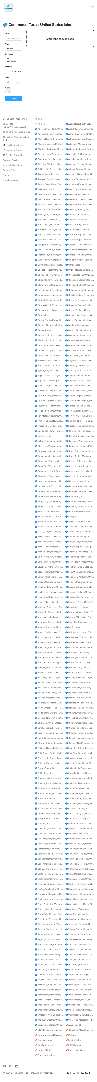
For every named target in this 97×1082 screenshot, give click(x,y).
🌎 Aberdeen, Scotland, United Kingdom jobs (49, 129)
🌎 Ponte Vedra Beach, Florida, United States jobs (79, 788)
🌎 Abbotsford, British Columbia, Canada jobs (79, 124)
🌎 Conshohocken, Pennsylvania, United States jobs (79, 295)
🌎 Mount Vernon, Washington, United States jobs (79, 662)
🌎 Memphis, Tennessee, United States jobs (79, 622)
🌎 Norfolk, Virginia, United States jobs (79, 697)
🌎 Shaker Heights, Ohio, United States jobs (79, 889)
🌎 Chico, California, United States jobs (49, 280)
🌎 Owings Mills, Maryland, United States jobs (79, 743)
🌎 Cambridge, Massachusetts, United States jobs (49, 265)
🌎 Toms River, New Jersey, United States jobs (49, 954)
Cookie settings (10, 180)
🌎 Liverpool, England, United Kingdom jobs (79, 587)
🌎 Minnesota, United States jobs (79, 642)
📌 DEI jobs (70, 1035)
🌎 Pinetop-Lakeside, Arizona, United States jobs (49, 778)
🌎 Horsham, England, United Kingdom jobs (79, 501)
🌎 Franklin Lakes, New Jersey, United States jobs (49, 421)
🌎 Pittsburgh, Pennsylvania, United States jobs (49, 783)
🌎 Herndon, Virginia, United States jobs (49, 491)
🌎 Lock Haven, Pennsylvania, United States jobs (49, 592)
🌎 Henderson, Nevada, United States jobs (79, 486)
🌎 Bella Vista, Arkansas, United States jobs (49, 209)
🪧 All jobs (40, 124)
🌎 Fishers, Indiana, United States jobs (79, 405)
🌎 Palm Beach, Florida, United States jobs (79, 748)
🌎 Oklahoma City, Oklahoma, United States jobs (79, 718)
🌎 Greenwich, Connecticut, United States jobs (49, 476)
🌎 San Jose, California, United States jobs (79, 864)
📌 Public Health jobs (75, 1050)
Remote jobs (10, 88)
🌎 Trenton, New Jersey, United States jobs (79, 954)
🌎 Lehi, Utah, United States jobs (79, 572)
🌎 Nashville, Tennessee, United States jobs (49, 677)
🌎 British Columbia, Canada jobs (49, 249)
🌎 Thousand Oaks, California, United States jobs (49, 949)
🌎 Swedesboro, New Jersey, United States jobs (79, 919)
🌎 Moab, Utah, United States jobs (79, 647)
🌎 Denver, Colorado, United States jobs (49, 335)
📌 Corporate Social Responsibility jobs (49, 1035)
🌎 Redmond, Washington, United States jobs (79, 818)
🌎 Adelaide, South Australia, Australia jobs (49, 134)
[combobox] (13, 71)
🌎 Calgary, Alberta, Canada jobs (79, 259)
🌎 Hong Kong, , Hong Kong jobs (49, 501)
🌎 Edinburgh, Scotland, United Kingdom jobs (79, 365)
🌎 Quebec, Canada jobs (77, 808)
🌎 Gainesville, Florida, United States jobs (49, 431)
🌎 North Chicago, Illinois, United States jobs (49, 707)
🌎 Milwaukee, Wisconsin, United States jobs (79, 637)
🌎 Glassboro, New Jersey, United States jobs (79, 441)
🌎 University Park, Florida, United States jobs (49, 969)
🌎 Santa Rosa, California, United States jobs (49, 879)
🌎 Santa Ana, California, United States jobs (79, 869)
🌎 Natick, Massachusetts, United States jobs (79, 677)
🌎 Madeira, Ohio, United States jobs (49, 607)
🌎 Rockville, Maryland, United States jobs (49, 838)
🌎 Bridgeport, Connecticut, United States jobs (49, 244)
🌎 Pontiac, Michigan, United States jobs (49, 793)
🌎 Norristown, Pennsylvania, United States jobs (79, 702)
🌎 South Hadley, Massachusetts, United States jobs (49, 909)
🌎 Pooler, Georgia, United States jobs (79, 793)
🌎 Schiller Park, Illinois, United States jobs (79, 884)
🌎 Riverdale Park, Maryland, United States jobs (79, 828)
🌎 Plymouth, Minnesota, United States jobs (49, 788)
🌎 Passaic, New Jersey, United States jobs (79, 758)
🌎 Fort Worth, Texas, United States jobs (79, 416)
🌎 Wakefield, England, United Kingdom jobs (49, 984)
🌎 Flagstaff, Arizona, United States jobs (49, 410)
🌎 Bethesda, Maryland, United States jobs (79, 219)
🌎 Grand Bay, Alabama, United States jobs (79, 451)
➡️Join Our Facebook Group (16, 132)
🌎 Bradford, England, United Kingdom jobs (79, 234)
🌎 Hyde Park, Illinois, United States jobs (79, 511)
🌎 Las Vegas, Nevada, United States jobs (79, 562)
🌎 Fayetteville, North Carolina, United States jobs (49, 405)
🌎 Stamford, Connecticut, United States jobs (79, 914)
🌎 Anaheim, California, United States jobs (79, 154)
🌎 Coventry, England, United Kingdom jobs (79, 305)
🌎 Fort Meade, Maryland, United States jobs (49, 416)
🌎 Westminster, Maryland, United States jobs (49, 1010)
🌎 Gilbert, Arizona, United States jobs (49, 441)
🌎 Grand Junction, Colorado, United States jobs (49, 456)
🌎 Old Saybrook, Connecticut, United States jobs (79, 723)
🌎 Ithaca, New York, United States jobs (49, 526)
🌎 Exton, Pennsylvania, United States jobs (79, 390)
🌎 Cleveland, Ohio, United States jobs (79, 285)
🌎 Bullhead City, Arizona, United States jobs (49, 259)
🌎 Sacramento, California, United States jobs (49, 848)
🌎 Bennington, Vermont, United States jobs (49, 214)
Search (8, 33)
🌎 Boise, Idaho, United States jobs (49, 224)
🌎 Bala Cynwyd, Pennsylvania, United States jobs (79, 189)
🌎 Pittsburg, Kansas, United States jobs (79, 778)
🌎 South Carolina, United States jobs (79, 904)
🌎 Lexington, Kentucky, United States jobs (79, 577)
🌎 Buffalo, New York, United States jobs (79, 254)
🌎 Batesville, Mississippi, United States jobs (79, 194)
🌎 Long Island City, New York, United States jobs (49, 597)
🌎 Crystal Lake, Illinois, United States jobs (79, 315)
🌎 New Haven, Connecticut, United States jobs (49, 687)
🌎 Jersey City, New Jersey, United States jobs (49, 531)
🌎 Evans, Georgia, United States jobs (49, 385)
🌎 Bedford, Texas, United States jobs (49, 204)
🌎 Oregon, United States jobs (49, 733)
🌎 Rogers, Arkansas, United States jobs (79, 838)
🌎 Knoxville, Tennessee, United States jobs (79, 551)
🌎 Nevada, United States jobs (49, 682)
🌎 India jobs (71, 516)
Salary (7, 77)
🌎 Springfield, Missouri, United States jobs (49, 914)
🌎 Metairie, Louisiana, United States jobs (49, 627)
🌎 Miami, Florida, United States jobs (49, 632)
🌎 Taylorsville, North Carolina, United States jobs (79, 934)
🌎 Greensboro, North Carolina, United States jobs (49, 471)
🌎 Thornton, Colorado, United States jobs (79, 944)
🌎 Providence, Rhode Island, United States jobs (49, 808)
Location (8, 67)
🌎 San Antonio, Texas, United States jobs (79, 853)
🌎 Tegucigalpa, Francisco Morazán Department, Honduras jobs (49, 939)
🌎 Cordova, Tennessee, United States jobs (79, 300)
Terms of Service (11, 160)
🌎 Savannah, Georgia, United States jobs (49, 884)
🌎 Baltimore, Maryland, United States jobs (49, 194)
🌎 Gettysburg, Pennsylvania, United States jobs (79, 436)
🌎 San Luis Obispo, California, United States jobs (49, 869)
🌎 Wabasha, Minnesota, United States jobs (79, 979)
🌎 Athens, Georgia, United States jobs (79, 169)
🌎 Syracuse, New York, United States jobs (79, 924)
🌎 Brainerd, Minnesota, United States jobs (49, 239)
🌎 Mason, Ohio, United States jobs (79, 617)
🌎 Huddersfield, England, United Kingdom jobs (49, 511)
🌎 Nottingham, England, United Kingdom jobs (49, 713)
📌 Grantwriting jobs (44, 1045)
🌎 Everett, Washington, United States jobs (49, 390)
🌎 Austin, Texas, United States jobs (49, 184)
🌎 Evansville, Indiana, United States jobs (79, 385)
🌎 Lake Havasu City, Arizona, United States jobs (49, 556)
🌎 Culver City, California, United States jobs (49, 320)
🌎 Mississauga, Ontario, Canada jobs (49, 647)
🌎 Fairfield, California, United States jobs (49, 400)
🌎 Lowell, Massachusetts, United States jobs (49, 602)
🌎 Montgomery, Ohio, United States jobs (49, 657)
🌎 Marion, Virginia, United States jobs (79, 612)
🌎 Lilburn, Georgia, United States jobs (49, 582)
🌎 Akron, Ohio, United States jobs (79, 134)
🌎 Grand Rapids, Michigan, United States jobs (79, 456)
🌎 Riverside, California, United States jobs (49, 833)
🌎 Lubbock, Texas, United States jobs (79, 602)
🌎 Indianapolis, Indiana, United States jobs (49, 521)
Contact (6, 175)
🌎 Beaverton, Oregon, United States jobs (79, 199)
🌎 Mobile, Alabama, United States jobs (49, 652)
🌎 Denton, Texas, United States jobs (79, 330)
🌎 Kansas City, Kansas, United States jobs (79, 541)
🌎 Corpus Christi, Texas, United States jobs (49, 305)
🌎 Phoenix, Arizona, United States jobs (79, 773)
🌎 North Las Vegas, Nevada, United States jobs (79, 707)
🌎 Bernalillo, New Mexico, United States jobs (49, 219)
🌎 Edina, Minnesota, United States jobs (49, 365)
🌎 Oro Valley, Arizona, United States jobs (49, 738)
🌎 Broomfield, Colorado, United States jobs (49, 254)
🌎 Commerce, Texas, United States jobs (49, 295)
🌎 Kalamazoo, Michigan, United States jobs (79, 536)
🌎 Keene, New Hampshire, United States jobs (49, 546)
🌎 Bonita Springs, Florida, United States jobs (79, 224)
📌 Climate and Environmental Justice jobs (49, 1030)
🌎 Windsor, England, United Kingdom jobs (49, 1020)
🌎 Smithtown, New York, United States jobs (49, 899)
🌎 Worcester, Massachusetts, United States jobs (79, 1020)
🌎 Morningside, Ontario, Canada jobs (79, 657)
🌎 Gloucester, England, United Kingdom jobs (79, 446)
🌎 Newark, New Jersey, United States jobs (49, 692)
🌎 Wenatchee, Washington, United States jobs (49, 994)
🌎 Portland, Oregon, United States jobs (79, 798)
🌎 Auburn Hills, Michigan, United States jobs (79, 174)
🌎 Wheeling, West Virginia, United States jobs (49, 1015)
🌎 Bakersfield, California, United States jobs (49, 189)
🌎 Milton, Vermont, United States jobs (49, 637)
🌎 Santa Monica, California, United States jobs (79, 874)
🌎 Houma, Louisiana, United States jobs (49, 506)
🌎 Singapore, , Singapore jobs (79, 894)
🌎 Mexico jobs (72, 627)
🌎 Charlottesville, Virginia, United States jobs (79, 270)
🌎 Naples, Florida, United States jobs (79, 672)
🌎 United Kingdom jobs (76, 964)
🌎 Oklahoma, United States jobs (49, 723)
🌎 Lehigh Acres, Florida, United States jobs (49, 577)
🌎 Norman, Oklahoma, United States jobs (49, 702)
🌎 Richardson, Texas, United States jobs (79, 823)
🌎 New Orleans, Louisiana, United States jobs (79, 687)
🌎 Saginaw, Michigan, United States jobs (79, 848)
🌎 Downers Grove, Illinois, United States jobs (79, 340)
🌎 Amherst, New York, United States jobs (49, 154)
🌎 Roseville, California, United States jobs (49, 843)
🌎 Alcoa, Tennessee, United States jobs (49, 144)
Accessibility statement (14, 165)
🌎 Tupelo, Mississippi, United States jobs (49, 964)
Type (7, 44)
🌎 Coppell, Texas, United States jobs (49, 300)
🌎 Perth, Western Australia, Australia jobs (49, 768)
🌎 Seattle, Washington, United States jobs (49, 889)
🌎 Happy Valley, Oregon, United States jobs (49, 481)
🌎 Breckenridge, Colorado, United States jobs (79, 239)
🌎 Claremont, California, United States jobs (49, 285)
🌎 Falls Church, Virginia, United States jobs (79, 400)
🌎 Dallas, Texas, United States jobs (79, 320)
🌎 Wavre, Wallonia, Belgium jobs (79, 989)
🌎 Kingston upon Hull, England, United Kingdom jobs (79, 546)
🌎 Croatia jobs (42, 315)
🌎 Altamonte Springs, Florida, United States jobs (79, 149)
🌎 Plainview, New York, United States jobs (79, 783)
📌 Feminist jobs (73, 1040)
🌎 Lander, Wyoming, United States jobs (49, 562)
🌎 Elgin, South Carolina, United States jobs (49, 375)
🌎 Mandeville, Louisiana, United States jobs (79, 607)
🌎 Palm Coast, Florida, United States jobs (49, 753)
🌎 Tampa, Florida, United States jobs (79, 929)
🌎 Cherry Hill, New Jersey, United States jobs (49, 275)
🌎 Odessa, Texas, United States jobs (49, 718)
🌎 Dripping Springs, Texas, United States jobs (49, 345)
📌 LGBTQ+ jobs (73, 1045)
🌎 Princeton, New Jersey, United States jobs (79, 803)
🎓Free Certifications (13, 145)
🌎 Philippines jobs (44, 773)
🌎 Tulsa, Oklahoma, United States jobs (79, 959)
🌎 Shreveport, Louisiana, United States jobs (49, 894)
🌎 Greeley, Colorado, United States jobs (79, 461)
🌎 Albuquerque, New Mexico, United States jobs (79, 139)
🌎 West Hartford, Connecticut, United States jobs (49, 999)
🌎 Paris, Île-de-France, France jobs (49, 758)
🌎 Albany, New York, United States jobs (49, 139)
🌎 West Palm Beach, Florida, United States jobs (49, 1004)
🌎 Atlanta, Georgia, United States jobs (49, 174)
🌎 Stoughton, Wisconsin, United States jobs (49, 919)
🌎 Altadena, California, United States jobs (49, 149)
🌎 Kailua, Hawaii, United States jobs (49, 536)
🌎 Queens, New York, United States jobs (49, 813)
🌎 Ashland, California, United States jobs (49, 169)
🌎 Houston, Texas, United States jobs (79, 506)
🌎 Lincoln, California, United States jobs (79, 582)
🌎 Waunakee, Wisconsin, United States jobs (49, 989)
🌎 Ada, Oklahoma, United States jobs (79, 129)
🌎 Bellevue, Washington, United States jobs (79, 209)
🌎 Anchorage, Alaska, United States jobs (49, 159)
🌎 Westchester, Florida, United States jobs (79, 1004)
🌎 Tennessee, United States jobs (79, 939)
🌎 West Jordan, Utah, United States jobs (79, 999)
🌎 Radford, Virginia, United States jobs (79, 813)
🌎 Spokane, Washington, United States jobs (79, 909)
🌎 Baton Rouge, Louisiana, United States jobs (49, 199)
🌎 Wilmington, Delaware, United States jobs (79, 1015)
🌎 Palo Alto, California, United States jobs (79, 753)
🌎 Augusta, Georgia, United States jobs (49, 179)
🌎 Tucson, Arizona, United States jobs (49, 959)
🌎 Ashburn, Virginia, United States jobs (79, 164)
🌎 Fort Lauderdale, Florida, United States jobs (79, 410)
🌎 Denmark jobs (43, 330)
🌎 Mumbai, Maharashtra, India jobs (49, 667)
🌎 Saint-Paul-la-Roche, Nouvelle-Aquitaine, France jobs (49, 853)
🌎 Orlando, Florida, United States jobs (79, 733)
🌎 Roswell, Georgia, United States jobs (79, 843)
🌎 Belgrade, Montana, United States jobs (79, 204)
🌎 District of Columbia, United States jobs (49, 340)
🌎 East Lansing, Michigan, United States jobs (79, 355)
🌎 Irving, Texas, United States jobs (79, 521)
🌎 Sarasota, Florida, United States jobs (79, 879)
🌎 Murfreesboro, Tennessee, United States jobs (79, 667)
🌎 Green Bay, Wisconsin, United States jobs (49, 466)
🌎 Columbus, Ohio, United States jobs (79, 290)
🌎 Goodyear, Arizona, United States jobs (49, 451)
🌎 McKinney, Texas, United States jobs (49, 622)
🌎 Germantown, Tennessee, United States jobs (79, 431)
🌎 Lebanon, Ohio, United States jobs (79, 567)
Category (9, 54)
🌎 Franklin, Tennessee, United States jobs (79, 421)
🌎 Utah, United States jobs (78, 969)
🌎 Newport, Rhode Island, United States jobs (79, 692)
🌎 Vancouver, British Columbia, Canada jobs (49, 974)
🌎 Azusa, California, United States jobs (79, 184)
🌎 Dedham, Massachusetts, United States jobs (79, 325)
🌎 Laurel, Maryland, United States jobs (49, 567)
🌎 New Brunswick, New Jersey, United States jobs (79, 682)
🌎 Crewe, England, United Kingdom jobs (79, 310)
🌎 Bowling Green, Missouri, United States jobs (49, 234)
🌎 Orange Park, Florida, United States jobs (79, 728)
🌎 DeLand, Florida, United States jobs (49, 325)
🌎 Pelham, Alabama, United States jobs (49, 763)
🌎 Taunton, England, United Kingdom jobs (49, 934)
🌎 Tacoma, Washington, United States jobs (49, 929)
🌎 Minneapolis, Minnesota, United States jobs (49, 642)
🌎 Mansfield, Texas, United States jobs (49, 612)
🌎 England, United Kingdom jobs (49, 380)
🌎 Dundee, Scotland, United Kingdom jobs (79, 350)
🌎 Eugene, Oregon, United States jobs (79, 380)
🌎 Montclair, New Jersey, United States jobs (79, 652)
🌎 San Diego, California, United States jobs (79, 858)
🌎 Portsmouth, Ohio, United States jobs (49, 803)
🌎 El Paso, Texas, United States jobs (79, 370)
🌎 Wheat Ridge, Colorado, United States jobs (79, 1010)
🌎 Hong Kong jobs (74, 496)
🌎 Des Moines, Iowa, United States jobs (79, 335)
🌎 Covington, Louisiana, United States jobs (49, 310)
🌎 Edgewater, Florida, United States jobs (79, 360)
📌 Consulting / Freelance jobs (79, 1030)
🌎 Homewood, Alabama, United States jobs (49, 496)
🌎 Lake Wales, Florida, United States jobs (79, 556)
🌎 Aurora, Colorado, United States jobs (79, 179)
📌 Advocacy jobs (73, 1025)
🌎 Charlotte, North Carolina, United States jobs (49, 270)
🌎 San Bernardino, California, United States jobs (49, 858)
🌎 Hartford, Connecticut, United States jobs (79, 481)
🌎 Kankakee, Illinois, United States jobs (49, 541)
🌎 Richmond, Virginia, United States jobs (49, 828)
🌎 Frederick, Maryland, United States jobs (49, 426)
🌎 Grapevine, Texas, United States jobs (49, 461)
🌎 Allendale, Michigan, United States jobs (79, 144)
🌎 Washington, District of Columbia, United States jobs (79, 984)
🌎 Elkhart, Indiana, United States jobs (79, 375)
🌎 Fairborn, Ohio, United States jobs (49, 395)
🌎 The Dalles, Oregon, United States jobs (49, 944)
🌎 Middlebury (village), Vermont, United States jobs (79, 632)
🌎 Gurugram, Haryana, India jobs (79, 476)
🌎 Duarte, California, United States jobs (79, 345)
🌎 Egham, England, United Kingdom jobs (49, 370)
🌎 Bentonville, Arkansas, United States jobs (79, 214)
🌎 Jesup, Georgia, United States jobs (79, 531)
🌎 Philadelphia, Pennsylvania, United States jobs (79, 768)
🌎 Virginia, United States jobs (49, 979)
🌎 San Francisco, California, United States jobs (49, 864)
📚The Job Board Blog (13, 155)
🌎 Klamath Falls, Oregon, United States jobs (49, 551)
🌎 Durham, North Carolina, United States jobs (49, 355)
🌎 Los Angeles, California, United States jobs (79, 597)
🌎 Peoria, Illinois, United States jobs (79, 763)
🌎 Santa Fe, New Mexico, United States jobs (49, 874)
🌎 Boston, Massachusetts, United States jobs (79, 229)
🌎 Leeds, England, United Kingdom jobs (49, 572)
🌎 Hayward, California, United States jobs (49, 486)
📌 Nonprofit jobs (43, 1050)
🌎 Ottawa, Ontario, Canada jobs (49, 743)
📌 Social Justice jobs (45, 1055)
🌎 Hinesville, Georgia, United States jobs (79, 491)
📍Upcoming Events (12, 150)
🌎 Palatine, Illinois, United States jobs (49, 748)
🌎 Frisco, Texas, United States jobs (79, 426)
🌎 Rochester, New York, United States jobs (79, 833)
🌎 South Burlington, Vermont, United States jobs (49, 904)
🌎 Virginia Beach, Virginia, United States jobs (79, 974)
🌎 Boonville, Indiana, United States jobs (49, 229)
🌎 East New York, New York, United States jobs (49, 360)
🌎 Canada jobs (72, 265)
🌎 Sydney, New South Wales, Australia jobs (49, 924)
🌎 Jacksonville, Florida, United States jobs (79, 526)
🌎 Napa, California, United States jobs (49, 672)
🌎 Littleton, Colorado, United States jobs (49, 587)
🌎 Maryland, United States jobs (49, 617)
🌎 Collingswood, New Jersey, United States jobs (49, 290)
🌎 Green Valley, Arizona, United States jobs (79, 466)
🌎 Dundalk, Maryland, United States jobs (49, 350)
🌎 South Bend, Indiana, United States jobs (79, 899)
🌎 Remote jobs (42, 823)
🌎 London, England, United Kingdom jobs (79, 592)
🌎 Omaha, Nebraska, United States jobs (49, 728)
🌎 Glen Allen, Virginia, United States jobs (49, 446)
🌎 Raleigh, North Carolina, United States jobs (49, 818)
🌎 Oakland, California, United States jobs (79, 713)
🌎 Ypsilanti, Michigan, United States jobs (49, 1025)
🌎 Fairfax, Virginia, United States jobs (79, 395)
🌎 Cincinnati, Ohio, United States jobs (79, 280)
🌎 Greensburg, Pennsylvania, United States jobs (79, 471)
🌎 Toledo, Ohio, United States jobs (79, 949)
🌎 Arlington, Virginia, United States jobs (49, 164)
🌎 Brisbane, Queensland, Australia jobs (79, 244)
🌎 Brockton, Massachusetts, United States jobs (79, 249)
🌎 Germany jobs (43, 436)
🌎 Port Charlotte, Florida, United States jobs (49, 798)
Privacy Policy (9, 170)
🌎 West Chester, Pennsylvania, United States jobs (79, 994)
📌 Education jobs (43, 1040)
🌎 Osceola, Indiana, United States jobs (79, 738)
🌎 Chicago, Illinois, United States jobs (79, 275)
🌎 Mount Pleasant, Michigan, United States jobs (49, 662)
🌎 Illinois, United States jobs (48, 516)
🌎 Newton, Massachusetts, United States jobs (49, 697)
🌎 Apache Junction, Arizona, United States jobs (79, 159)
